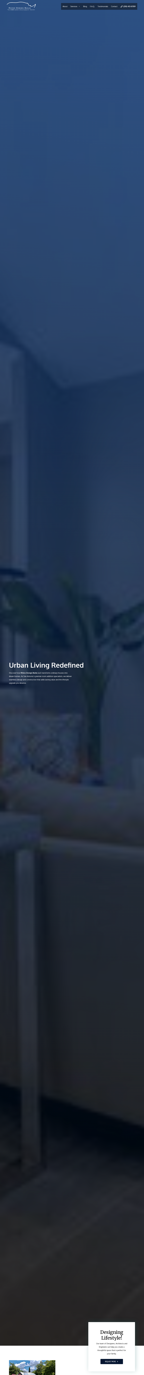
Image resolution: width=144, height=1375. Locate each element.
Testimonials (103, 6)
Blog (85, 6)
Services (73, 6)
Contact (114, 6)
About (65, 6)
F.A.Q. (92, 6)
